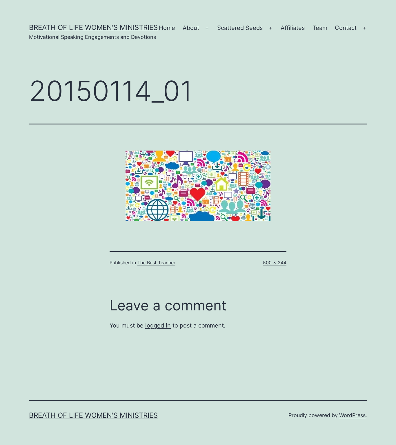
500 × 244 (274, 262)
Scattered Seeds (240, 27)
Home (167, 27)
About (191, 27)
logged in (158, 325)
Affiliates (293, 27)
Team (320, 27)
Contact (346, 27)
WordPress (352, 415)
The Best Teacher (156, 262)
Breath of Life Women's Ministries (93, 27)
